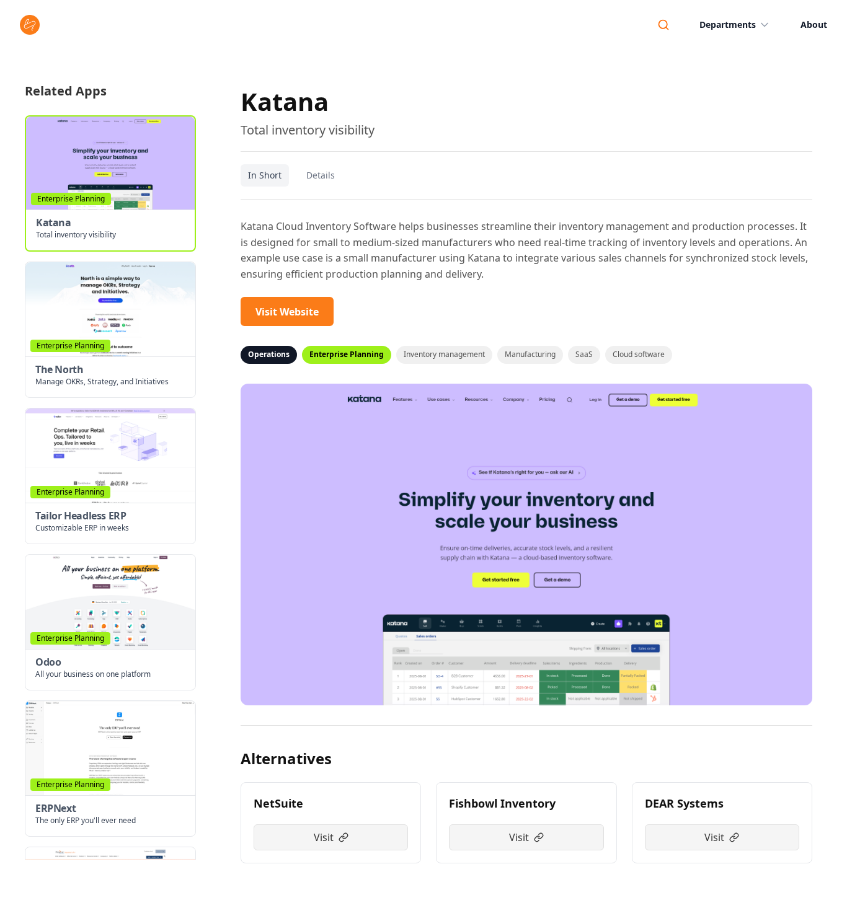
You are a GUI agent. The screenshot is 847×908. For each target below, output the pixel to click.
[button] (110, 183)
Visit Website (287, 312)
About (813, 24)
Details (320, 175)
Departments (727, 24)
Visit (324, 837)
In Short (265, 175)
